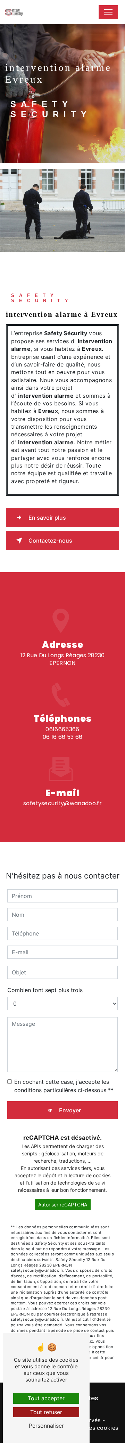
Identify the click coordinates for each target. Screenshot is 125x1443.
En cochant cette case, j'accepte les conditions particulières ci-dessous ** (64, 1086)
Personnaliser (46, 1425)
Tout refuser (46, 1412)
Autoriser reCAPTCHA (62, 1204)
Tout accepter (46, 1398)
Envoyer (70, 1110)
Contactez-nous (50, 540)
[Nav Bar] (108, 12)
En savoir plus (47, 517)
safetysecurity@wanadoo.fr (62, 803)
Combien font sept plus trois (45, 990)
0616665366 (62, 729)
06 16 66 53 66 (62, 737)
